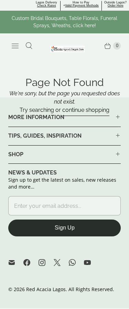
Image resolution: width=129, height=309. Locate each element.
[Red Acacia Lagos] (67, 49)
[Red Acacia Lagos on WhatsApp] (76, 262)
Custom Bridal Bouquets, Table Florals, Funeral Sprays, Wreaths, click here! (64, 21)
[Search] (29, 46)
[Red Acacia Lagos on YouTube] (91, 262)
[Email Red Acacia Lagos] (15, 262)
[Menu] (15, 46)
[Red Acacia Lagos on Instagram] (46, 262)
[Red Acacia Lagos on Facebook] (31, 262)
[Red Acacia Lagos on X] (61, 262)
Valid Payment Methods (82, 5)
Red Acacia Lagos (46, 289)
